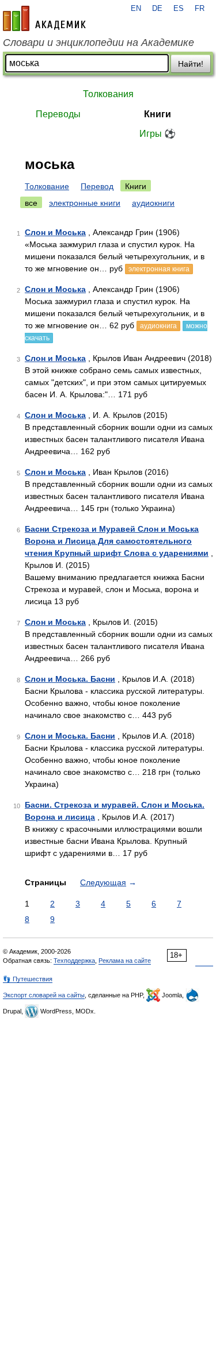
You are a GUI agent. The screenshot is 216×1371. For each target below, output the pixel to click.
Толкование (47, 186)
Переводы (58, 114)
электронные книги (84, 203)
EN (136, 9)
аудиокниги (153, 203)
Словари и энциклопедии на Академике (98, 42)
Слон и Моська (55, 232)
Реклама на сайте (124, 960)
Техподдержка (74, 960)
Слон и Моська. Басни (70, 678)
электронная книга (159, 269)
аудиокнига (158, 326)
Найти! (190, 63)
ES (178, 9)
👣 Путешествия (27, 979)
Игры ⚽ (157, 134)
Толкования (108, 94)
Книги (157, 114)
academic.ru (44, 18)
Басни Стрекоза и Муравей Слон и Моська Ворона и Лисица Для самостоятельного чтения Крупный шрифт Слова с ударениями (117, 541)
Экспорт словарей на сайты (44, 995)
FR (199, 9)
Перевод (97, 186)
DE (157, 9)
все (31, 203)
